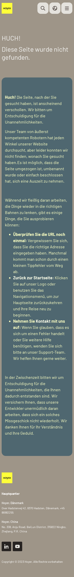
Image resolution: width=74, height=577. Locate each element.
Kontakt (43, 321)
